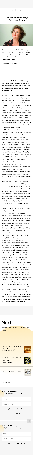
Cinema (15, 328)
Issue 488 (19, 346)
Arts (3, 72)
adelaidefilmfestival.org (12, 296)
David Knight (13, 63)
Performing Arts (6, 328)
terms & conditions (19, 409)
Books (4, 330)
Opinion (4, 357)
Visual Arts (22, 328)
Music (28, 328)
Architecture (6, 346)
